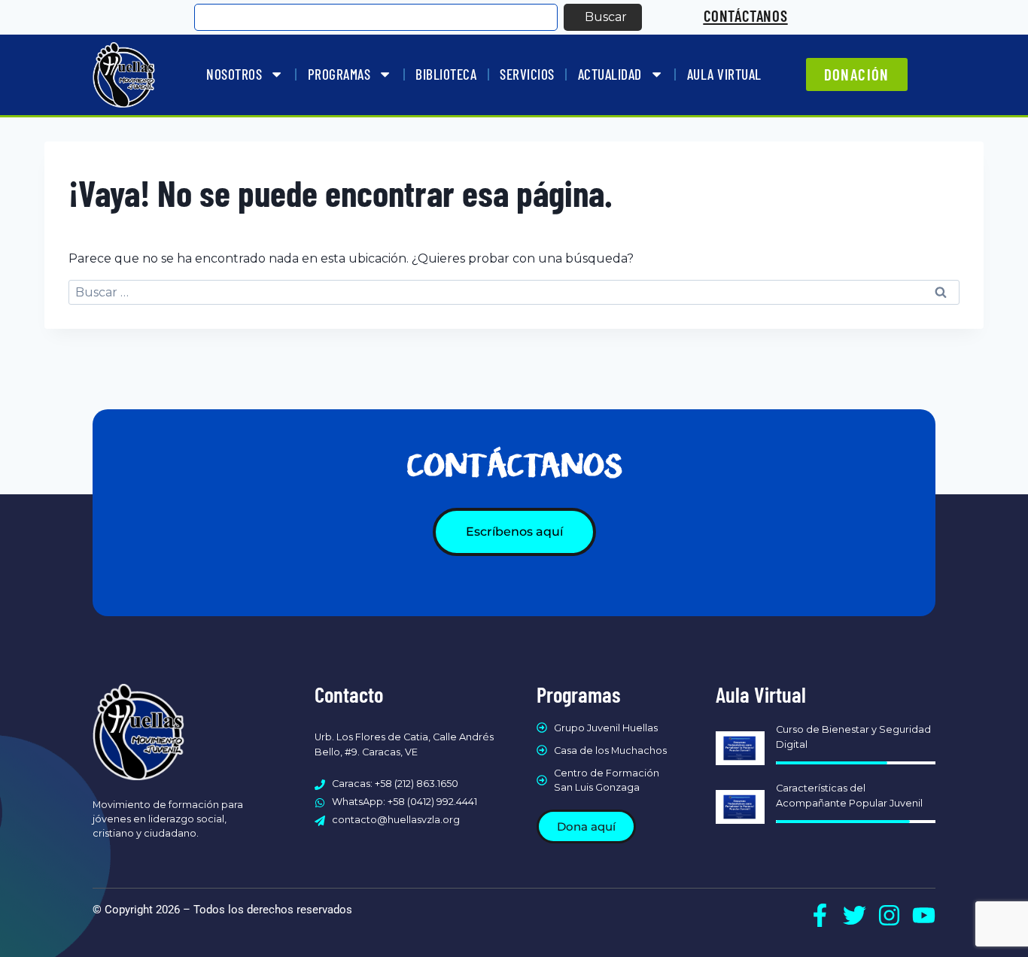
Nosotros (234, 74)
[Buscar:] (514, 292)
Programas (339, 74)
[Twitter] (854, 915)
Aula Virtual (724, 74)
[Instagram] (889, 915)
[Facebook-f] (820, 915)
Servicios (527, 74)
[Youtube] (923, 915)
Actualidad (610, 74)
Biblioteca (445, 74)
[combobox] (376, 17)
